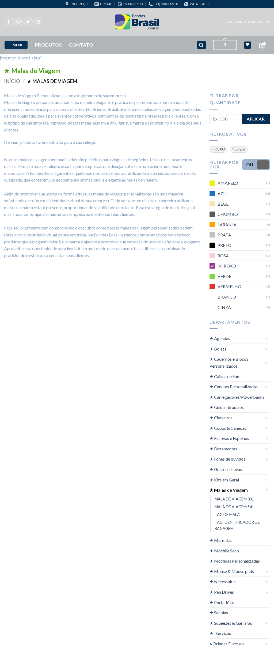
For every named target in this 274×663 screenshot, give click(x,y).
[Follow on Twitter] (28, 21)
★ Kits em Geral (224, 479)
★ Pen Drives (222, 591)
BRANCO (227, 296)
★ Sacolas (219, 612)
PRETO (224, 245)
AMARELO (228, 183)
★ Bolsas (218, 348)
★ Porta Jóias (222, 602)
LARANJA (227, 224)
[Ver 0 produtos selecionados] (247, 45)
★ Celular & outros (227, 407)
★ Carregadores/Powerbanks (237, 396)
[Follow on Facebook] (9, 21)
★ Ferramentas (223, 448)
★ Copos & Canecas (228, 427)
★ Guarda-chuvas (226, 469)
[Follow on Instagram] (18, 21)
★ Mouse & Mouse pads (232, 571)
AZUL (223, 193)
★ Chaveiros (221, 417)
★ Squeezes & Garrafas (231, 622)
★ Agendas (220, 338)
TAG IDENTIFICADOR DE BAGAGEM (237, 525)
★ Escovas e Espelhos (229, 438)
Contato (81, 45)
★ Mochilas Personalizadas (235, 560)
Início (12, 81)
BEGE (223, 203)
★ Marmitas (221, 540)
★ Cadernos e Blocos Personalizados (229, 362)
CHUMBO (228, 214)
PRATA (224, 234)
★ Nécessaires (223, 581)
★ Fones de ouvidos (227, 458)
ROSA (223, 255)
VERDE (224, 275)
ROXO (219, 149)
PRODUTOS (48, 45)
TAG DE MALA (227, 514)
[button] (249, 22)
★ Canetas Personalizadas (234, 386)
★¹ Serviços (220, 633)
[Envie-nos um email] (37, 21)
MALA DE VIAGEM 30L (234, 498)
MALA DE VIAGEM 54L (234, 506)
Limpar (240, 149)
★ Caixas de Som (225, 376)
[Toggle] (267, 338)
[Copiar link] (262, 45)
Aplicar (256, 118)
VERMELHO (229, 286)
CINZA (224, 307)
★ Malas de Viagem (229, 489)
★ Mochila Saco (224, 550)
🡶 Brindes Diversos (227, 643)
